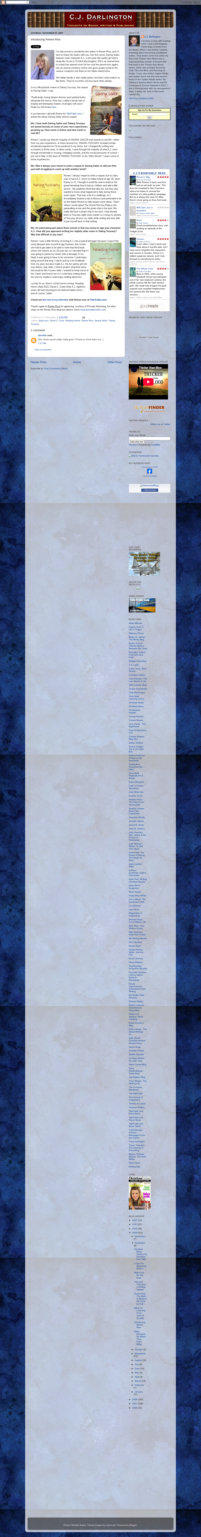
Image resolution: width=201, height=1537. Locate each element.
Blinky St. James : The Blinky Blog (137, 638)
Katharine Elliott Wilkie (147, 213)
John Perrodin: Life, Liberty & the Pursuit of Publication (137, 836)
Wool (138, 220)
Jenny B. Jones (136, 825)
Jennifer (42, 335)
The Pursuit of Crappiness (136, 1098)
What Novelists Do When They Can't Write (140, 1338)
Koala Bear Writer (137, 896)
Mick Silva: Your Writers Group (136, 927)
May (137, 1372)
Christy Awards (136, 716)
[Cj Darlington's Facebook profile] (149, 473)
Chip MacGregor (137, 692)
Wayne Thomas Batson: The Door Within (137, 1156)
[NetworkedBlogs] (149, 485)
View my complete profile (141, 98)
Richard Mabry (136, 1001)
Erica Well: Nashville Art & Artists (136, 775)
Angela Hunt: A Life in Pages (136, 628)
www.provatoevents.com (93, 309)
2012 (135, 1220)
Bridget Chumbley (138, 661)
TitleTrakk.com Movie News (136, 1118)
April (137, 1377)
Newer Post (38, 362)
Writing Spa (134, 1167)
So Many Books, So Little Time (137, 1059)
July (137, 1364)
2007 (135, 1403)
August (138, 1360)
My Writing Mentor (138, 938)
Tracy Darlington (137, 1141)
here (54, 107)
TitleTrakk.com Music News (136, 1125)
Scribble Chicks (136, 1051)
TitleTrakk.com (73, 113)
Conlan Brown (136, 720)
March (138, 1381)
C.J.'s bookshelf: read (149, 173)
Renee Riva (87, 320)
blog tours (44, 320)
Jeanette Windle (137, 817)
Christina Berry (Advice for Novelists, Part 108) (140, 1254)
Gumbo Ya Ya (135, 796)
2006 (135, 1408)
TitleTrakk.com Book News (136, 1112)
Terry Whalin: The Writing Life (138, 1082)
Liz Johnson (135, 906)
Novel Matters (136, 962)
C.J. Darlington (152, 37)
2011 (135, 1224)
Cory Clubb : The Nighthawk (137, 725)
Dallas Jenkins (136, 743)
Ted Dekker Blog (137, 1077)
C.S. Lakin (134, 665)
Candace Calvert (137, 675)
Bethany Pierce (136, 633)
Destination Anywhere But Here (136, 767)
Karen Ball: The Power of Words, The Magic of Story (137, 856)
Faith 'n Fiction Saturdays (136, 787)
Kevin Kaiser (135, 892)
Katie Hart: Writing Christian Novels (138, 880)
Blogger (133, 1525)
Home (77, 362)
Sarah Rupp (135, 1047)
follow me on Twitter (160, 424)
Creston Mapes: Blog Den (137, 737)
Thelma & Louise (137, 1103)
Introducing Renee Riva (139, 1325)
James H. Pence (145, 241)
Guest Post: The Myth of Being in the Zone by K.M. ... (140, 1299)
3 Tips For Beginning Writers (140, 1266)
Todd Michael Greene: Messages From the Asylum (137, 1134)
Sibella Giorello (136, 1054)
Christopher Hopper (134, 711)
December (140, 1236)
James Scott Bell (145, 180)
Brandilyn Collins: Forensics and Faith (137, 655)
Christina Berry (136, 706)
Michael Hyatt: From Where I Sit (137, 920)
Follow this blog (149, 490)
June (137, 1368)
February (139, 1385)
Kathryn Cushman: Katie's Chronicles (137, 873)
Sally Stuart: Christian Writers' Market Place (137, 1040)
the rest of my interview (55, 300)
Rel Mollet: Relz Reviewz (136, 996)
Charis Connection (138, 689)
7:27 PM (42, 343)
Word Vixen (134, 1163)
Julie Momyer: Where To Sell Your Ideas (136, 846)
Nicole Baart (135, 946)
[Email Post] (83, 317)
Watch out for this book (139, 1275)
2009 (135, 1233)
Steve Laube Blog (137, 1064)
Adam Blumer (135, 623)
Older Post (114, 362)
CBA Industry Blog (138, 685)
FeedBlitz (155, 445)
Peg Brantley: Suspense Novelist (138, 967)
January (139, 1392)
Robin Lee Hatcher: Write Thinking (136, 1016)
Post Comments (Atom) (56, 368)
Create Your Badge (149, 476)
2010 (135, 1228)
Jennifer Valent (136, 821)
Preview (133, 445)
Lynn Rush (134, 909)
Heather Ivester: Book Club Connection (137, 811)
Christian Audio (136, 702)
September (140, 1353)
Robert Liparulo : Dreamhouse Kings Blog (137, 1007)
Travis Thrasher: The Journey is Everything (137, 1148)
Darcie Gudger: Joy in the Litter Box (136, 749)
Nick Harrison (135, 942)
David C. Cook (57, 320)
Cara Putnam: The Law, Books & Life (138, 680)
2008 (135, 1399)
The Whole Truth (144, 269)
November (140, 1243)
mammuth (111, 1525)
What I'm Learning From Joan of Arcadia (139, 1313)
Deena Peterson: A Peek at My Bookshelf (137, 758)
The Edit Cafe (135, 1093)
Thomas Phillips (136, 1107)
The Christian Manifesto (135, 1088)
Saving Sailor (100, 320)
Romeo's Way (143, 177)
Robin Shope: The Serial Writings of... (138, 1032)
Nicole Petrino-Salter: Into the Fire (136, 952)
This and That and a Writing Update (139, 1286)
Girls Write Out (136, 792)
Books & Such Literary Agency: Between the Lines (138, 646)
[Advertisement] (141, 1461)
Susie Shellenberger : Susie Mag (136, 1071)
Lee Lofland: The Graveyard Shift (137, 900)
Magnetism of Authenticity (135, 914)
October (139, 1349)
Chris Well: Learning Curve (136, 697)
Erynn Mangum (136, 782)
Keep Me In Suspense (134, 886)
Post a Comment (43, 350)
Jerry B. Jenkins (137, 829)
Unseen (140, 239)
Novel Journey (136, 958)
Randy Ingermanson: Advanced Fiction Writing (137, 988)
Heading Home (72, 320)
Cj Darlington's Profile (149, 467)
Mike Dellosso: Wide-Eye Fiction (137, 933)
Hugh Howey (143, 223)
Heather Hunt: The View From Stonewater (136, 802)
